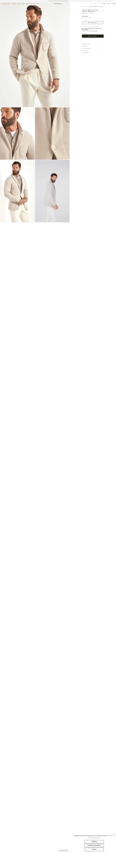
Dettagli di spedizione (85, 52)
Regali (27, 3)
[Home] (58, 3)
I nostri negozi (103, 3)
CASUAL (94, 849)
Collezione (14, 3)
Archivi (37, 3)
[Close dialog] (114, 833)
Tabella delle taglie (85, 33)
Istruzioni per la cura (85, 50)
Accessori (23, 3)
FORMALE (94, 841)
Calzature (18, 3)
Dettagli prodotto (85, 46)
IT (98, 3)
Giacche (86, 6)
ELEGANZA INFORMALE (94, 845)
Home (83, 6)
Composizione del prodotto (86, 48)
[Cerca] (92, 3)
